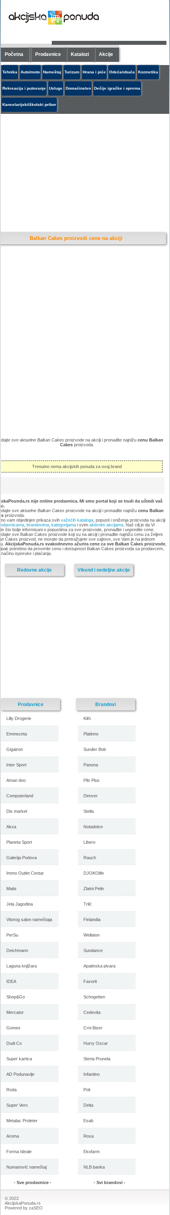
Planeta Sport (19, 842)
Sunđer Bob (94, 749)
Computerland (19, 795)
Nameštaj (52, 72)
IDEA (11, 981)
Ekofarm (91, 1151)
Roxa (88, 1136)
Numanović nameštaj (26, 1167)
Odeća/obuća (122, 72)
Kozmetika (148, 72)
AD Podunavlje (20, 1074)
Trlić (87, 904)
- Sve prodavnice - (32, 1182)
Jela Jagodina (19, 904)
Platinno (90, 733)
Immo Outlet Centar (25, 873)
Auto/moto (30, 72)
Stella (88, 811)
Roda (11, 1089)
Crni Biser (92, 1027)
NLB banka (94, 1167)
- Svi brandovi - (109, 1182)
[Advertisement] (70, 636)
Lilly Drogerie (18, 718)
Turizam (71, 72)
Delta (88, 1105)
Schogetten (94, 996)
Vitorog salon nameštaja (29, 919)
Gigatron (14, 749)
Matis (11, 888)
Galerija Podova (21, 857)
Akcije (106, 54)
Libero (89, 842)
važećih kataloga (77, 520)
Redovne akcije (34, 569)
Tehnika (9, 72)
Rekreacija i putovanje (24, 88)
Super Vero (17, 1105)
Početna (14, 54)
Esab (88, 1120)
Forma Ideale (19, 1151)
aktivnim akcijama (106, 524)
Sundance (93, 950)
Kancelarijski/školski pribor (29, 104)
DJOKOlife (93, 873)
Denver (90, 795)
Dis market (16, 811)
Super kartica (19, 1058)
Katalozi (80, 54)
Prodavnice (48, 54)
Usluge (55, 88)
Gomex (13, 1027)
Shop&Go (15, 996)
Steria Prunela (96, 1058)
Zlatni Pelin (93, 888)
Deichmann (17, 950)
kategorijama (63, 524)
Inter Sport (16, 764)
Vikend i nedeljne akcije (103, 569)
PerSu (12, 935)
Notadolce (93, 826)
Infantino (91, 1074)
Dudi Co (14, 1043)
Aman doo (16, 780)
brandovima (37, 524)
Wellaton (91, 935)
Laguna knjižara (21, 966)
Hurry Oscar (95, 1043)
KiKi (87, 718)
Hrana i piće (94, 72)
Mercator (15, 1012)
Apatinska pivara (99, 966)
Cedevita (91, 1012)
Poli (86, 1089)
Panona (90, 764)
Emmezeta (16, 733)
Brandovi (105, 704)
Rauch (89, 857)
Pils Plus (91, 780)
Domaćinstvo (78, 88)
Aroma (12, 1136)
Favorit (90, 981)
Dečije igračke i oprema (117, 88)
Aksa (11, 826)
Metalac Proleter (22, 1120)
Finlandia (91, 919)
